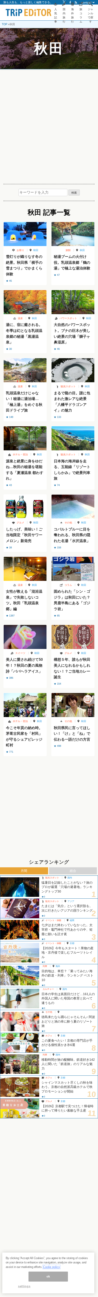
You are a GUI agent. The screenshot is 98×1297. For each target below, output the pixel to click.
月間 (24, 871)
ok (48, 1276)
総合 (73, 871)
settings (24, 1286)
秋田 (35, 250)
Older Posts (49, 767)
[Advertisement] (49, 125)
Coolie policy (51, 1267)
